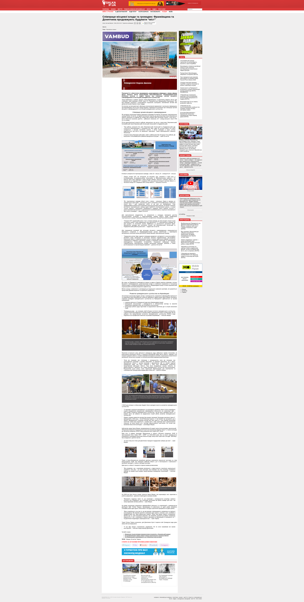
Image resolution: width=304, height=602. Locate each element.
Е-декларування (121, 11)
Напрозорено (143, 11)
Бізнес (113, 9)
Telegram (127, 545)
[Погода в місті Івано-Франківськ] (190, 214)
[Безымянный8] (149, 335)
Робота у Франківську (195, 597)
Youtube (144, 545)
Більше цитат (190, 210)
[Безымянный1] (142, 192)
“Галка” (143, 104)
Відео (154, 9)
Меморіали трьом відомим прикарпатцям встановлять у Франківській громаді (147, 534)
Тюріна (139, 539)
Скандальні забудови (183, 598)
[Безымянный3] (170, 192)
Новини (156, 597)
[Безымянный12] (131, 452)
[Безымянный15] (135, 484)
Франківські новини (111, 29)
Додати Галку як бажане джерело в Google (149, 23)
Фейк (171, 11)
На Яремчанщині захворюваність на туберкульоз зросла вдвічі (143, 537)
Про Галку (161, 9)
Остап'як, (134, 539)
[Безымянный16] (163, 484)
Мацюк (184, 289)
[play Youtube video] (190, 183)
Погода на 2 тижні (191, 215)
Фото (149, 9)
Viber (135, 545)
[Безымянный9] (149, 388)
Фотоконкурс (155, 11)
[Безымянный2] (156, 192)
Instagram (164, 545)
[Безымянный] (129, 192)
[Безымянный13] (149, 452)
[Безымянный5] (149, 264)
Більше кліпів (190, 190)
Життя (120, 9)
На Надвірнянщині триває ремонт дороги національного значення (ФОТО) (147, 535)
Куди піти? (133, 11)
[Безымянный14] (167, 452)
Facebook (153, 545)
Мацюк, (128, 539)
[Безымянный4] (149, 155)
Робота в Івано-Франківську (134, 9)
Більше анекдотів (190, 170)
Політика (106, 9)
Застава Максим (109, 23)
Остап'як (184, 290)
